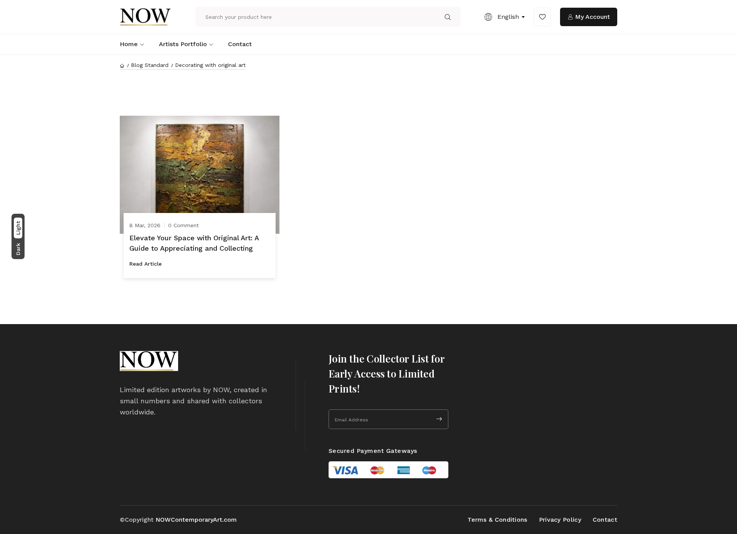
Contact (240, 44)
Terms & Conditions (497, 519)
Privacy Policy (560, 519)
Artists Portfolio (183, 44)
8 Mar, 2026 (144, 225)
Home (129, 44)
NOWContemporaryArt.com (196, 519)
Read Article (145, 264)
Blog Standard (150, 65)
